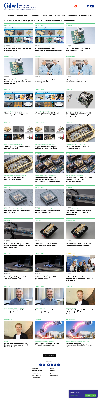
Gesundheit (35, 15)
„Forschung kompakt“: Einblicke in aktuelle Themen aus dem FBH (47, 114)
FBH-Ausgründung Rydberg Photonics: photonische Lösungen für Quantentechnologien (79, 179)
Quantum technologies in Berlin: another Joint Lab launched (15, 311)
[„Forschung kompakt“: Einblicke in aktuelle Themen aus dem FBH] (49, 99)
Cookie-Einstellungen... (74, 395)
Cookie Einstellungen (54, 375)
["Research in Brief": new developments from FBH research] (18, 35)
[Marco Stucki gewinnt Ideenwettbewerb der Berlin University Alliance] (80, 330)
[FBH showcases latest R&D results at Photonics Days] (18, 197)
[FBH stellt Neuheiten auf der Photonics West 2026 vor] (18, 164)
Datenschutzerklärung (54, 372)
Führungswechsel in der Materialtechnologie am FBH (76, 81)
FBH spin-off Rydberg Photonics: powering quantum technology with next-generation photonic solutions (47, 179)
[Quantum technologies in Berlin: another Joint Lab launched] (18, 296)
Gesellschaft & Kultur (23, 15)
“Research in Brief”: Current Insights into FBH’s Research (17, 147)
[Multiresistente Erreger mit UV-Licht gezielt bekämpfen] (49, 263)
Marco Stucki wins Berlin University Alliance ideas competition (47, 344)
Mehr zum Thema (49, 355)
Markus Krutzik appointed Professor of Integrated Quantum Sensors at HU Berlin (79, 312)
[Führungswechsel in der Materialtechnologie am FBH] (80, 66)
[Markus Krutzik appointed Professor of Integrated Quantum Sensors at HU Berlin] (80, 296)
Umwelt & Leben (47, 15)
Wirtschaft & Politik (60, 15)
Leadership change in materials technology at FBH (46, 81)
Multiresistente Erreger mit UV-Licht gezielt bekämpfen (47, 278)
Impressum (52, 370)
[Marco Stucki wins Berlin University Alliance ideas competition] (49, 330)
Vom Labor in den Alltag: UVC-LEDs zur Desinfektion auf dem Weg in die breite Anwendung (17, 246)
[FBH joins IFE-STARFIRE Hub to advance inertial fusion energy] (49, 230)
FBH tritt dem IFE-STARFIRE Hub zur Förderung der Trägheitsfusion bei (78, 245)
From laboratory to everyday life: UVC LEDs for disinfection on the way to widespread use (79, 212)
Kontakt (51, 373)
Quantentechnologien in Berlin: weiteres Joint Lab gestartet (46, 311)
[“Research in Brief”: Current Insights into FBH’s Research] (18, 133)
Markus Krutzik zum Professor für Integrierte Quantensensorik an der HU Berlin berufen (16, 345)
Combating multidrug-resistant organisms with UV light (15, 278)
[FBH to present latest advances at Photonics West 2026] (80, 133)
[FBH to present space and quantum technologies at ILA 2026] (80, 35)
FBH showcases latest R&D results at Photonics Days (17, 211)
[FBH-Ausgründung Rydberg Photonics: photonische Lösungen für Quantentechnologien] (80, 164)
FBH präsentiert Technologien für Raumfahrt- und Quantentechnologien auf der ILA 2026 (17, 82)
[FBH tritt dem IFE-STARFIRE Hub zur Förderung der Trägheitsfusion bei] (80, 230)
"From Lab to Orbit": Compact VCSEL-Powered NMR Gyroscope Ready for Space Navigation (79, 115)
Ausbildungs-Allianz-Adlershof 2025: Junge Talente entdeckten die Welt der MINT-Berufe (79, 279)
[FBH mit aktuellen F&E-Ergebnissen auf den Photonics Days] (49, 197)
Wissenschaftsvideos (86, 15)
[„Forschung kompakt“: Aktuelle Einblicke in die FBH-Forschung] (49, 133)
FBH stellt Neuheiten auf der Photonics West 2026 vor (14, 178)
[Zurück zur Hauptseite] (92, 6)
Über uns (52, 368)
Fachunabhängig (72, 15)
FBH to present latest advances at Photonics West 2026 (77, 147)
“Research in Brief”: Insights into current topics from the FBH (16, 114)
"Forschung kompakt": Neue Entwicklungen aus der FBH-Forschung (48, 50)
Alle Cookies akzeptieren (90, 395)
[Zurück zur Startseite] (20, 6)
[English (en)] (88, 6)
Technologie (10, 15)
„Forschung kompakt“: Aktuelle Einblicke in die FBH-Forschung (46, 147)
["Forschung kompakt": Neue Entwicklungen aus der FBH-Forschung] (49, 35)
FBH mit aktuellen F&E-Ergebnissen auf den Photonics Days (47, 211)
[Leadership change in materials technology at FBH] (49, 66)
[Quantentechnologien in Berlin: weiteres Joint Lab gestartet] (49, 296)
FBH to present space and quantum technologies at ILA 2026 (78, 50)
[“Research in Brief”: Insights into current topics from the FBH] (18, 99)
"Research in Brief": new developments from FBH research (17, 50)
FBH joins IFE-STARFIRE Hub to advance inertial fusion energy (46, 245)
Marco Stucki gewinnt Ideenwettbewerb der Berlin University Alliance (79, 345)
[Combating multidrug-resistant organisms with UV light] (18, 263)
